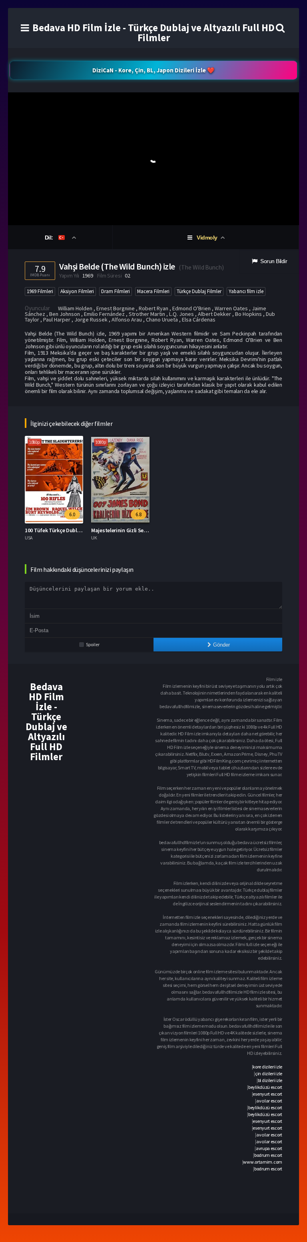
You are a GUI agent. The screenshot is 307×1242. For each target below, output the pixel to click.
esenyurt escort (267, 1094)
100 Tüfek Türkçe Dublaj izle (58, 530)
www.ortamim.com (262, 1162)
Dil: (50, 237)
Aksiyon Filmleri (77, 291)
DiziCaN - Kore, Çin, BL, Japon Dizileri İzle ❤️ (153, 70)
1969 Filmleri (40, 291)
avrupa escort (269, 1148)
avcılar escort (269, 1101)
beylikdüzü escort (265, 1087)
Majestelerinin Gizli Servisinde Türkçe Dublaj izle (148, 530)
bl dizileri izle (270, 1080)
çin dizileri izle (268, 1073)
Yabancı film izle (246, 291)
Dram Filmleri (115, 291)
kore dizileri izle (267, 1067)
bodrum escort (268, 1155)
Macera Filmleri (153, 291)
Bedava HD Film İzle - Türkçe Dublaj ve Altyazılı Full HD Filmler (153, 32)
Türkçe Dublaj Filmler (199, 291)
